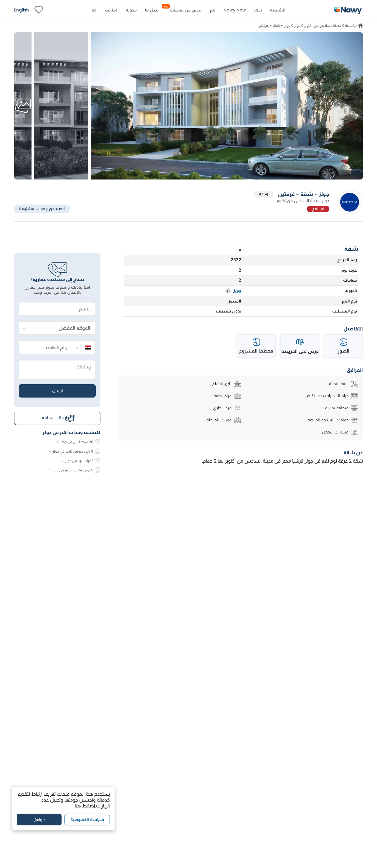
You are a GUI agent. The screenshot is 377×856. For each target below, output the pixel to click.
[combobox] (63, 328)
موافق (39, 819)
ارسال (57, 391)
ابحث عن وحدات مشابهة (42, 209)
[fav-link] (39, 10)
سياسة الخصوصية (87, 819)
